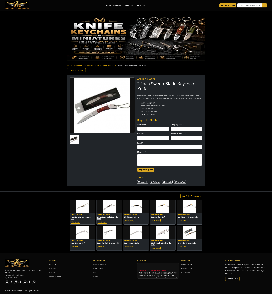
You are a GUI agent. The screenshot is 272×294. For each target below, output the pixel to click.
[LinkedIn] (16, 282)
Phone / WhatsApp (178, 134)
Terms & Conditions (100, 264)
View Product (75, 222)
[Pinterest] (20, 282)
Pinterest (156, 182)
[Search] (264, 5)
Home (108, 5)
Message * (141, 152)
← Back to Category (76, 70)
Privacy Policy (98, 268)
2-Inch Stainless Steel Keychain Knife (161, 244)
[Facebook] (7, 282)
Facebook (143, 182)
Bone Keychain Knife (158, 217)
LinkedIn (168, 182)
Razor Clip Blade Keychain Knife (108, 243)
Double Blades (186, 264)
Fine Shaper (185, 272)
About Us (129, 5)
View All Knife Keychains (191, 196)
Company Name (177, 124)
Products (117, 5)
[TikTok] (29, 282)
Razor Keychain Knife (78, 243)
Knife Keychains (109, 65)
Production (53, 268)
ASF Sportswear (186, 268)
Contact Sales (232, 279)
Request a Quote (228, 5)
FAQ (94, 272)
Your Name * (142, 124)
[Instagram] (11, 282)
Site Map (96, 276)
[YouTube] (25, 282)
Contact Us (140, 5)
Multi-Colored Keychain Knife (188, 217)
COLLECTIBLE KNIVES (92, 65)
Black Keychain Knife (131, 217)
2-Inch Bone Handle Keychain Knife (81, 218)
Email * (140, 143)
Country (140, 134)
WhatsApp (181, 182)
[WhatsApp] (34, 282)
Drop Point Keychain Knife (187, 243)
